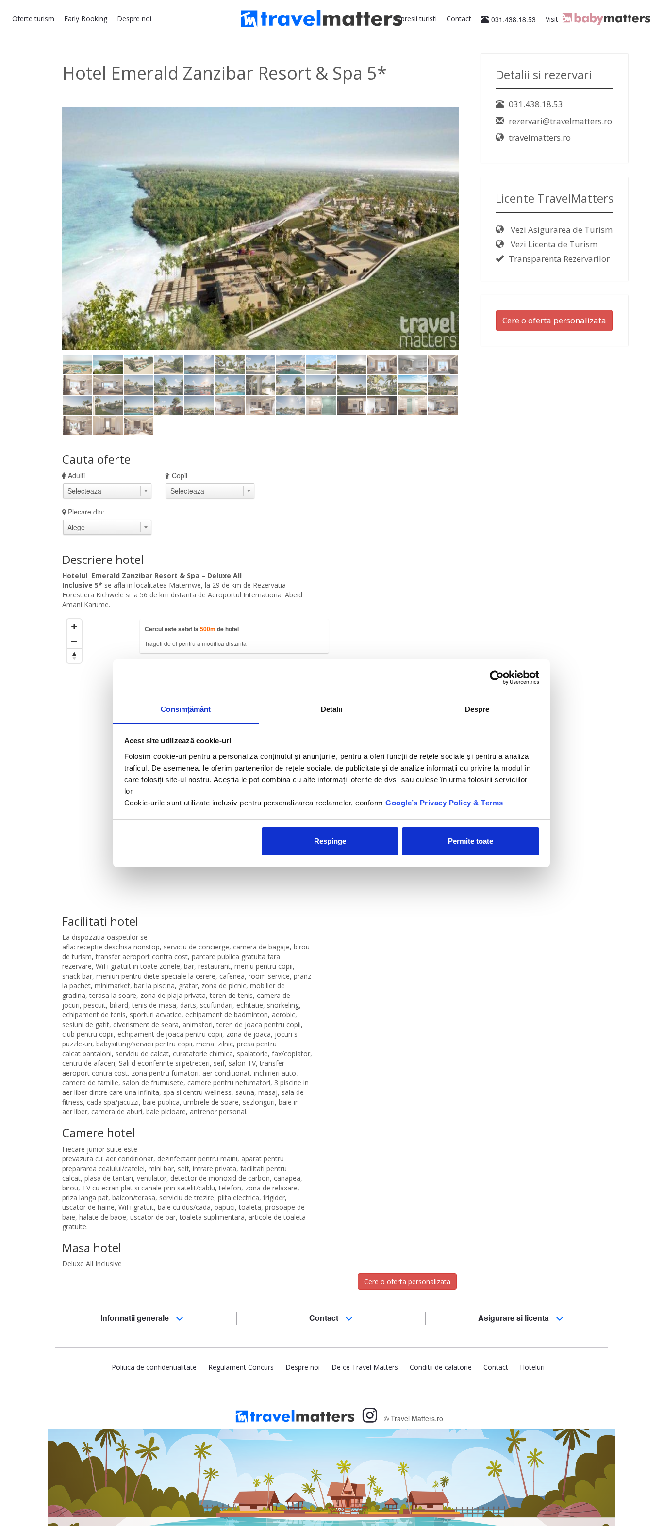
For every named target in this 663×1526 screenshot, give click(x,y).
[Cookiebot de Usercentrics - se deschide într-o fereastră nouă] (496, 677)
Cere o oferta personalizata (407, 1281)
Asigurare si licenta (514, 1317)
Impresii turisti (415, 18)
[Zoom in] (74, 626)
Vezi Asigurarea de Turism (561, 229)
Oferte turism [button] (33, 18)
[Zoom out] (74, 641)
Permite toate (470, 841)
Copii (179, 475)
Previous (47, 244)
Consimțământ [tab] (186, 709)
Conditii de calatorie (441, 1367)
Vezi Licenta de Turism (553, 244)
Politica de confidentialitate (154, 1367)
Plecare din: (86, 511)
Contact (459, 18)
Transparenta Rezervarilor (559, 258)
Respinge (330, 841)
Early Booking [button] (85, 18)
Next (475, 244)
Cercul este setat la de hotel (192, 629)
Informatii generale (135, 1317)
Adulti (76, 475)
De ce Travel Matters (365, 1367)
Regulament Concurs (241, 1367)
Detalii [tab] (332, 709)
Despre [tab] (477, 709)
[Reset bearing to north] (74, 655)
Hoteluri (532, 1367)
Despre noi (134, 18)
